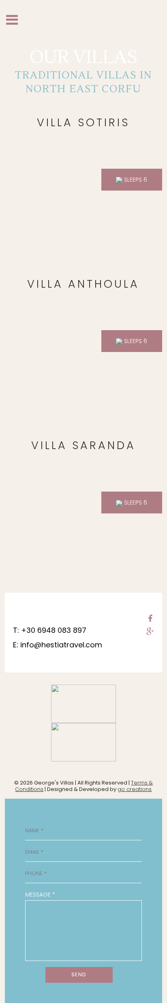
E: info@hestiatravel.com (57, 645)
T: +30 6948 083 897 (49, 630)
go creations (135, 789)
